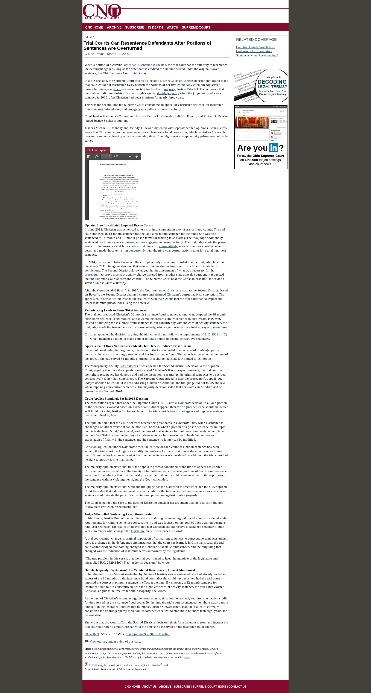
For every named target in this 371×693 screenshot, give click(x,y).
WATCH (172, 27)
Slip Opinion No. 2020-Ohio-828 (148, 634)
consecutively (168, 246)
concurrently (137, 250)
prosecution (92, 274)
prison (117, 89)
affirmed (160, 294)
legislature (138, 531)
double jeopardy (168, 93)
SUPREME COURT (196, 27)
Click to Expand (97, 150)
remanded (110, 298)
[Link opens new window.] (260, 168)
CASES (90, 37)
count (181, 84)
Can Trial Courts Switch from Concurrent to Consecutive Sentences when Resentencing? (257, 51)
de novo (125, 374)
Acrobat (156, 665)
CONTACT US (237, 686)
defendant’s (132, 65)
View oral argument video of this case (114, 641)
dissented (160, 128)
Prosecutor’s (128, 366)
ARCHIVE (114, 27)
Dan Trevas (96, 54)
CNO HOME (94, 27)
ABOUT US (149, 686)
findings (150, 338)
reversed (140, 80)
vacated (161, 65)
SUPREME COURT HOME (209, 686)
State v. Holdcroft (179, 403)
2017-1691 (92, 634)
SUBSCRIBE (134, 27)
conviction (193, 84)
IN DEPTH (155, 27)
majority (169, 89)
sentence (146, 65)
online (187, 657)
